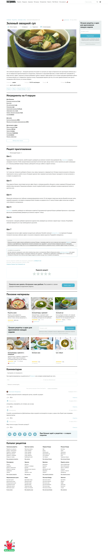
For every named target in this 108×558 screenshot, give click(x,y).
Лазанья (63, 469)
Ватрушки (45, 464)
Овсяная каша (28, 481)
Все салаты (27, 459)
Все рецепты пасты (65, 474)
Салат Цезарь (28, 452)
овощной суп (55, 233)
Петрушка (12, 133)
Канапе (26, 467)
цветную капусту (64, 252)
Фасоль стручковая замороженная (18, 122)
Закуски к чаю (28, 472)
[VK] (14, 434)
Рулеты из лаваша (29, 466)
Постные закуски (47, 481)
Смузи (62, 487)
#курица (9, 264)
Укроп (11, 131)
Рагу (62, 455)
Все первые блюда (47, 459)
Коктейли (63, 479)
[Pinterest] (25, 434)
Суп (28, 89)
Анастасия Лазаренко (15, 391)
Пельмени (63, 452)
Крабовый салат (29, 457)
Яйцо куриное (12, 127)
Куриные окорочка (13, 101)
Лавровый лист (12, 110)
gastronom (66, 20)
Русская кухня (10, 479)
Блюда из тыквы (10, 457)
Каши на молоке (29, 487)
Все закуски (27, 474)
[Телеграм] (9, 434)
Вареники (63, 454)
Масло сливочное (11, 136)
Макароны (63, 472)
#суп (16, 264)
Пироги (44, 472)
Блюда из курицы (11, 469)
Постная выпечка (47, 484)
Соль (10, 114)
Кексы (44, 467)
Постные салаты (47, 479)
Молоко (11, 129)
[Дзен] (35, 434)
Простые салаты (28, 449)
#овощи (13, 264)
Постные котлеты (47, 487)
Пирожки (45, 470)
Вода (9, 103)
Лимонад (63, 484)
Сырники (9, 466)
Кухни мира (9, 489)
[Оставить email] (51, 328)
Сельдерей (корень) (14, 109)
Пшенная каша (28, 486)
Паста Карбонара (65, 464)
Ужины (8, 472)
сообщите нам (37, 260)
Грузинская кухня (11, 481)
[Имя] (24, 379)
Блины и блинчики (11, 467)
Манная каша (28, 484)
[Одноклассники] (20, 434)
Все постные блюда (47, 489)
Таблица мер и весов (18, 140)
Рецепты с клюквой (11, 455)
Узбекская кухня (11, 486)
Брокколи (9, 210)
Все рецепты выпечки (48, 474)
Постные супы (46, 483)
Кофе (62, 483)
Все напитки (64, 489)
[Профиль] (100, 2)
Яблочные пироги (11, 454)
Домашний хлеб (47, 469)
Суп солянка (46, 455)
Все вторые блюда (65, 459)
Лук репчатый (12, 105)
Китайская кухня (11, 484)
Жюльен (27, 464)
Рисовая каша (28, 483)
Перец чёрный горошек (15, 112)
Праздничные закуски (30, 469)
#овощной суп (21, 264)
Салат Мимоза (28, 455)
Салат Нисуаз (28, 454)
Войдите (32, 376)
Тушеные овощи (65, 457)
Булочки (45, 466)
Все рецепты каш (29, 489)
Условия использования (63, 333)
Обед (14, 89)
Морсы (62, 481)
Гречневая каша (28, 479)
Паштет (26, 470)
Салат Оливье (28, 450)
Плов (62, 450)
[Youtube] (30, 434)
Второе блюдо (21, 89)
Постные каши (46, 486)
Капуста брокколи (13, 120)
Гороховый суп (46, 454)
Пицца (8, 464)
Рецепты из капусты (11, 449)
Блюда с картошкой (11, 450)
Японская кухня (10, 487)
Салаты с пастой (65, 470)
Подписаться (70, 328)
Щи (43, 449)
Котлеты (63, 449)
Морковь (11, 107)
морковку (64, 160)
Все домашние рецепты (12, 459)
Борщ (44, 450)
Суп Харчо (45, 457)
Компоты (63, 486)
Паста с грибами (65, 467)
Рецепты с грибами (11, 452)
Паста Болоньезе (65, 466)
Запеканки (9, 470)
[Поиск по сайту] (92, 2)
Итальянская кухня (11, 483)
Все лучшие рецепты (12, 474)
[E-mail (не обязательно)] (60, 379)
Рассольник (45, 452)
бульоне (68, 242)
